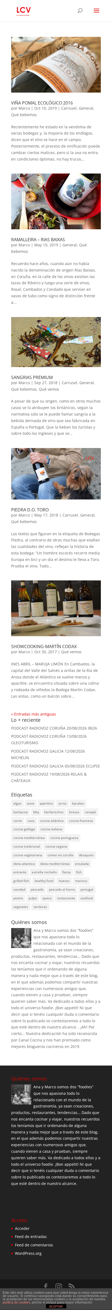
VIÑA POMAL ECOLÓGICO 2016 (42, 103)
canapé (90, 812)
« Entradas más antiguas (33, 714)
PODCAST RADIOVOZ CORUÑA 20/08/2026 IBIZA (54, 728)
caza (31, 820)
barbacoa (20, 812)
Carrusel (69, 108)
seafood (86, 898)
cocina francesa (81, 820)
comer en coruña (60, 855)
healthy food (44, 880)
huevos (64, 880)
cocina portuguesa (64, 837)
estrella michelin (44, 872)
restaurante (66, 898)
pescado (37, 889)
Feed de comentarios (34, 1244)
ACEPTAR (56, 1306)
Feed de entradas (31, 1236)
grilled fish (21, 880)
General (86, 108)
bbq (36, 812)
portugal (86, 889)
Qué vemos (49, 389)
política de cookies (16, 1302)
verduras (40, 906)
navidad (19, 889)
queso (47, 898)
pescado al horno (62, 889)
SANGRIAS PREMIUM (32, 377)
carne (17, 820)
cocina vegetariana (27, 855)
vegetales (20, 906)
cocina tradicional (26, 846)
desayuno (86, 855)
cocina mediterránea (29, 837)
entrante (19, 872)
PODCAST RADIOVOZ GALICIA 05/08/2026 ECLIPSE (55, 766)
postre (18, 898)
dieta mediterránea (55, 863)
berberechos (54, 812)
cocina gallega (24, 829)
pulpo (33, 898)
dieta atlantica (24, 863)
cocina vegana (56, 846)
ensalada (82, 863)
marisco (81, 880)
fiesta (66, 872)
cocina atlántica (52, 820)
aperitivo (46, 803)
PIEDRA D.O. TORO (30, 510)
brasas (74, 812)
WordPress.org (28, 1253)
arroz (62, 803)
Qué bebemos (24, 114)
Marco (24, 108)
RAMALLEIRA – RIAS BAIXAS (38, 240)
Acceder (22, 1228)
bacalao (78, 803)
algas (17, 803)
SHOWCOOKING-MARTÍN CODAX (44, 646)
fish (79, 872)
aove (30, 803)
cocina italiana (51, 829)
